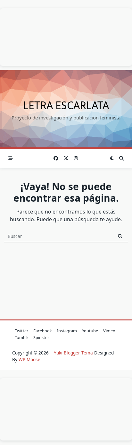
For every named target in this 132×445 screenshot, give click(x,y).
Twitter (21, 331)
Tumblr (21, 337)
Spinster (41, 337)
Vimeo (109, 331)
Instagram (67, 331)
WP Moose (29, 359)
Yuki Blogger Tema (73, 353)
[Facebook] (56, 158)
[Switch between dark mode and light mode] (112, 158)
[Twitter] (66, 158)
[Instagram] (76, 158)
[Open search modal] (121, 158)
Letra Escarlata (66, 105)
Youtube (90, 331)
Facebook (42, 331)
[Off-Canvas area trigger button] (10, 158)
